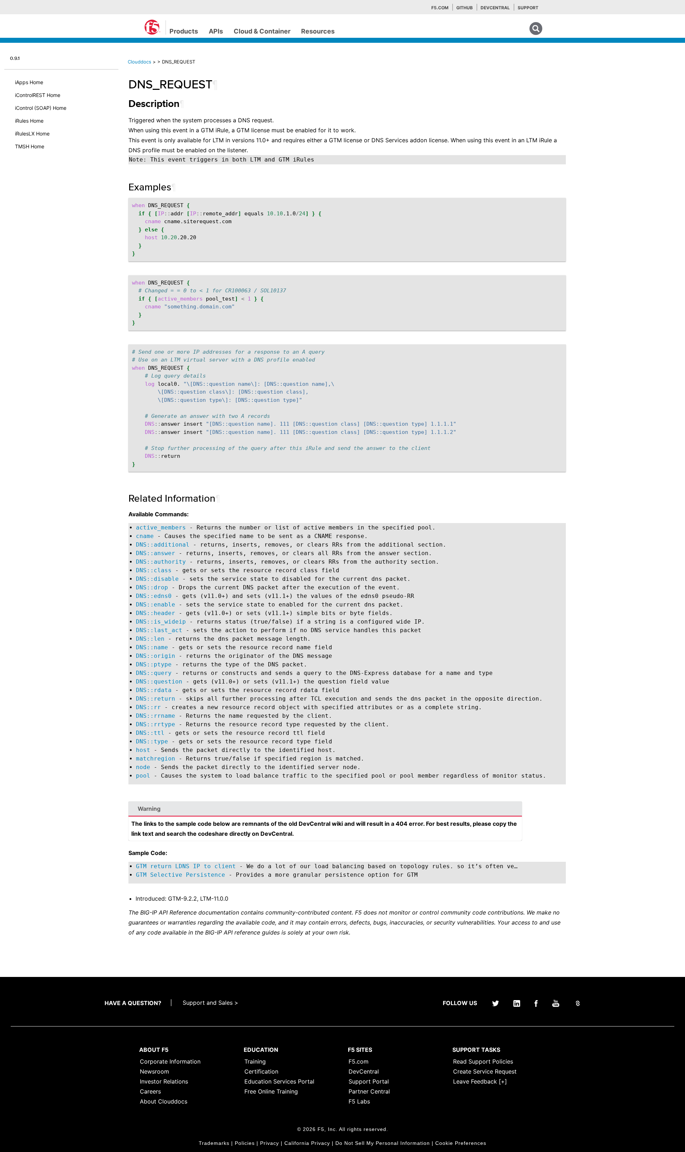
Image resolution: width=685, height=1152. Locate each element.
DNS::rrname (155, 715)
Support (528, 7)
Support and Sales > (210, 1002)
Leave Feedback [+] (480, 1081)
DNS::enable (155, 604)
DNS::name (152, 647)
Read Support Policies (483, 1061)
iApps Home (29, 82)
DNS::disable (157, 578)
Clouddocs (139, 62)
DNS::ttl (150, 732)
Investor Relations (164, 1081)
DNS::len (150, 638)
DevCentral (364, 1071)
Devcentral (495, 7)
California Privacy (307, 1143)
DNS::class (154, 570)
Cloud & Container (262, 31)
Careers (150, 1091)
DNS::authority (161, 561)
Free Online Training (271, 1091)
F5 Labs (359, 1101)
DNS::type (152, 741)
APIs (216, 31)
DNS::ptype (154, 664)
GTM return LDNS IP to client (186, 866)
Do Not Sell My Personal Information (382, 1143)
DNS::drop (152, 587)
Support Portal (369, 1081)
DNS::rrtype (155, 724)
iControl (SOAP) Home (40, 108)
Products (183, 31)
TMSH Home (29, 146)
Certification (261, 1071)
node (143, 767)
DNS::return (155, 698)
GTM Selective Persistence (180, 874)
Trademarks (214, 1143)
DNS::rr (148, 707)
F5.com (439, 7)
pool (143, 775)
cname (145, 536)
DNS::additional (162, 544)
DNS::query (154, 673)
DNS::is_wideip (161, 621)
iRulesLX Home (32, 133)
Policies (245, 1143)
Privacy (269, 1143)
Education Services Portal (279, 1081)
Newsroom (154, 1071)
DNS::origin (155, 655)
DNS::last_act (159, 630)
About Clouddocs (163, 1101)
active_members (161, 527)
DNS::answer (155, 553)
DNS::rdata (154, 690)
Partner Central (369, 1091)
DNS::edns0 (154, 596)
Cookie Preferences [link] (460, 1143)
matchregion (155, 758)
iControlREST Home (37, 95)
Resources (318, 31)
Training (255, 1061)
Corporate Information (170, 1061)
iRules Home (29, 121)
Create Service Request (485, 1071)
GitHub (464, 7)
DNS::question (159, 681)
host (143, 750)
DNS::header (155, 613)
